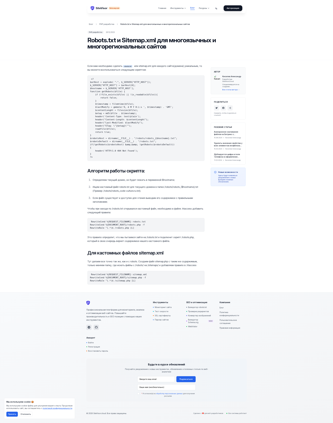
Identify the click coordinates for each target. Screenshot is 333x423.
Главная (162, 8)
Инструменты (177, 8)
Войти (91, 342)
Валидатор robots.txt (197, 307)
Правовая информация (230, 328)
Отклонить (26, 414)
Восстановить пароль (98, 351)
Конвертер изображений (199, 315)
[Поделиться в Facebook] (223, 108)
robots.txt (128, 66)
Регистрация (94, 347)
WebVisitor (192, 326)
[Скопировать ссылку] (230, 108)
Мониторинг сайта (163, 307)
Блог (192, 8)
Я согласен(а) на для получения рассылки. (168, 395)
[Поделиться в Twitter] (216, 108)
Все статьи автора (230, 90)
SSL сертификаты (163, 315)
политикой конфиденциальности (57, 408)
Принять (12, 414)
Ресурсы (203, 8)
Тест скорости (161, 311)
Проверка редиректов (198, 311)
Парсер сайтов (162, 320)
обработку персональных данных (169, 394)
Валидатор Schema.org (200, 321)
